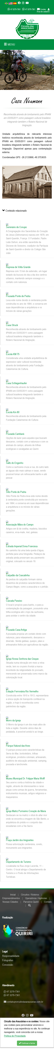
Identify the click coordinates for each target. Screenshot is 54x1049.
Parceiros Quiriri (31, 901)
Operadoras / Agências (36, 898)
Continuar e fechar (28, 1043)
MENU (11, 44)
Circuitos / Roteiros (30, 894)
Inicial (13, 894)
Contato (48, 901)
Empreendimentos (11, 898)
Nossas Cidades (10, 901)
